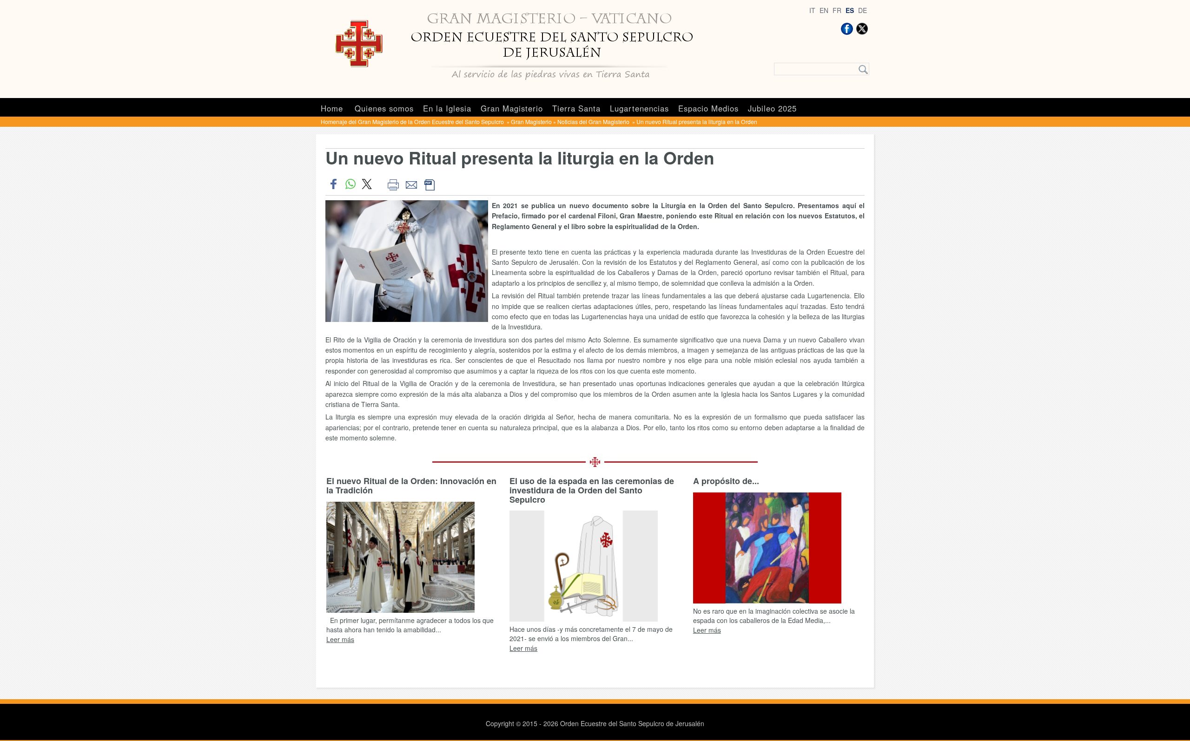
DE (862, 10)
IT (812, 10)
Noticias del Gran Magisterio (594, 121)
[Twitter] (862, 29)
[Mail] (411, 184)
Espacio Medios (708, 108)
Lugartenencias (639, 108)
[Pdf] (429, 184)
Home (332, 108)
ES (850, 10)
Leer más (340, 639)
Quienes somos (384, 108)
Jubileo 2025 (772, 108)
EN (824, 10)
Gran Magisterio (512, 108)
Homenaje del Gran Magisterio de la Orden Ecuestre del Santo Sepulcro (413, 121)
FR (837, 10)
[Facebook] (847, 29)
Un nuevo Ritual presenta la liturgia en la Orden (696, 121)
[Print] (393, 184)
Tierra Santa (576, 108)
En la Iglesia (447, 108)
